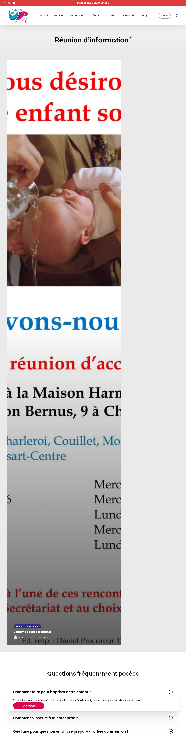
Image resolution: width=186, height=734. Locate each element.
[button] (29, 706)
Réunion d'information (27, 626)
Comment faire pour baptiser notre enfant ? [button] (52, 692)
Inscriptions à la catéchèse (93, 3)
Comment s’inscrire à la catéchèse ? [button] (45, 718)
